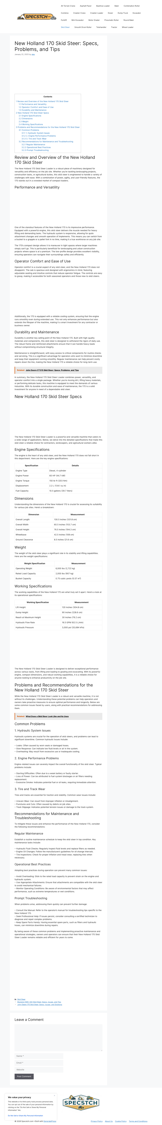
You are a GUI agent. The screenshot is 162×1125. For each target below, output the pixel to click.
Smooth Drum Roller (83, 27)
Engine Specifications (30, 115)
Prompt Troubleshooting (35, 150)
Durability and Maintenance (32, 110)
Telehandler (101, 27)
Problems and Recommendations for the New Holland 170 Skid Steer (48, 127)
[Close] (54, 1095)
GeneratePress (50, 1121)
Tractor (114, 27)
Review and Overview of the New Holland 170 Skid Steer (42, 101)
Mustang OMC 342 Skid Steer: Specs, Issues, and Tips (39, 1002)
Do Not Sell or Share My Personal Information (25, 1116)
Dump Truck (123, 13)
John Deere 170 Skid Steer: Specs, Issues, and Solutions (39, 1005)
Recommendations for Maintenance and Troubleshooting (46, 141)
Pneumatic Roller (111, 20)
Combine (65, 13)
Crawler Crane (79, 13)
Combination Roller (132, 6)
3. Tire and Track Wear (34, 138)
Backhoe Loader (103, 6)
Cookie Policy (121, 1121)
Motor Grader (94, 20)
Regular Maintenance (33, 144)
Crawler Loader (96, 13)
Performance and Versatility (32, 104)
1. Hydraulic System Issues (36, 133)
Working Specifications (31, 124)
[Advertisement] (58, 76)
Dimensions (25, 118)
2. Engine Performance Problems (39, 136)
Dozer (110, 13)
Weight (23, 121)
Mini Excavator (78, 20)
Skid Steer (65, 27)
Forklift (64, 20)
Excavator (137, 13)
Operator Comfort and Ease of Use (36, 107)
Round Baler (129, 20)
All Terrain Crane (68, 6)
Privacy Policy (97, 1121)
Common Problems (29, 130)
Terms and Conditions (138, 1121)
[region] (31, 1106)
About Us (109, 1121)
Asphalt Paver (86, 6)
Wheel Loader (128, 27)
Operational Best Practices (36, 147)
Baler (117, 6)
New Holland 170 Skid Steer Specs (32, 113)
